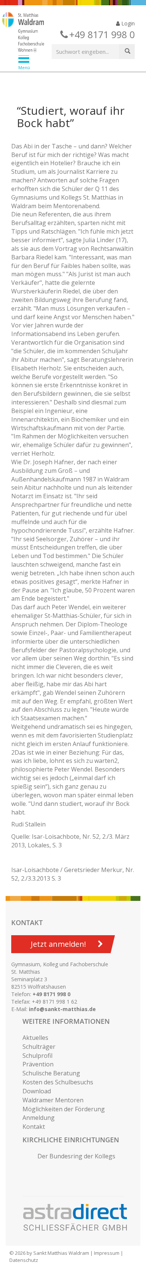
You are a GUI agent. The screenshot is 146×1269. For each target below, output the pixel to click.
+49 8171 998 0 (51, 994)
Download (36, 1091)
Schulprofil (37, 1055)
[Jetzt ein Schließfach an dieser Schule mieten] (78, 1217)
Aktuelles (35, 1038)
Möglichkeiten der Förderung (63, 1109)
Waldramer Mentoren (52, 1100)
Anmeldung (38, 1118)
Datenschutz (23, 1260)
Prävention (38, 1064)
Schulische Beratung (51, 1073)
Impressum (106, 1253)
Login (127, 23)
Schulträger (38, 1046)
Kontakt (33, 1126)
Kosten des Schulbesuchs (57, 1082)
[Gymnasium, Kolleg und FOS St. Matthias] (67, 32)
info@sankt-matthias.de (62, 1009)
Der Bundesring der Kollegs (76, 1156)
